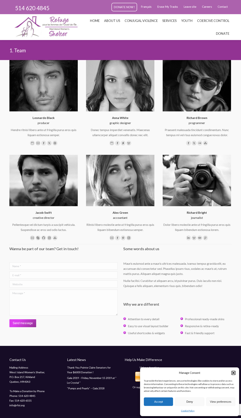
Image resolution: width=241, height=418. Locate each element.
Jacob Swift (43, 212)
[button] (233, 373)
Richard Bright (197, 212)
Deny (189, 401)
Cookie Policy (187, 410)
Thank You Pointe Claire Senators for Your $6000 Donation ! (89, 370)
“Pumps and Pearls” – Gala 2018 (85, 388)
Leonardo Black (44, 118)
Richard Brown (197, 118)
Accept (158, 401)
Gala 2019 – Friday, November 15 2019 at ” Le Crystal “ (91, 380)
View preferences (220, 401)
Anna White (120, 118)
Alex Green (120, 212)
